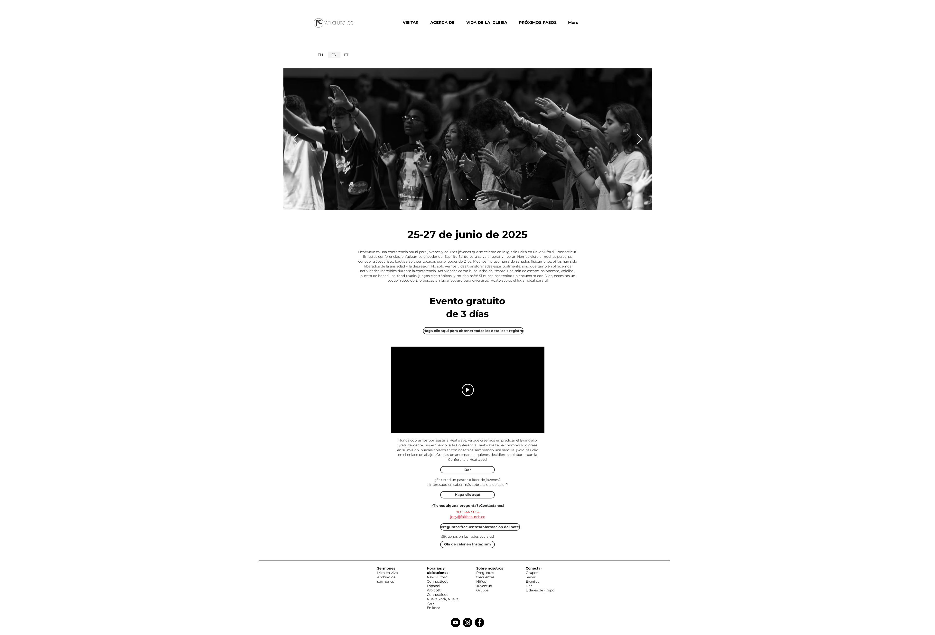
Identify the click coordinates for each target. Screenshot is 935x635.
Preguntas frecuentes (485, 575)
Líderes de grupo (540, 590)
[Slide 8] (486, 199)
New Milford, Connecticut (437, 579)
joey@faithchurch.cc (467, 517)
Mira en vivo (387, 573)
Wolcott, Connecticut (437, 592)
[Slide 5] (467, 199)
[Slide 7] (480, 199)
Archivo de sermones (386, 579)
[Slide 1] (449, 199)
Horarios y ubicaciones (437, 570)
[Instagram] (467, 622)
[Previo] (295, 139)
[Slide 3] (455, 199)
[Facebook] (479, 622)
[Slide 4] (461, 199)
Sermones (386, 568)
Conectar (534, 568)
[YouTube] (455, 622)
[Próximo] (640, 139)
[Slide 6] (474, 199)
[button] (413, 22)
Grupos (482, 590)
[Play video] (468, 390)
